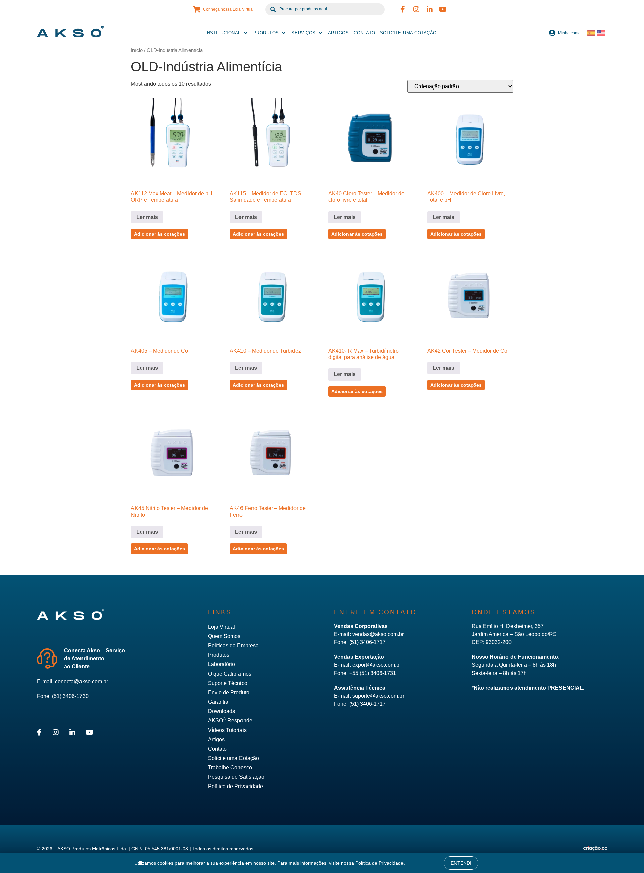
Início (137, 50)
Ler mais (147, 217)
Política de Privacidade (379, 863)
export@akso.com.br (376, 665)
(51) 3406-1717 (367, 642)
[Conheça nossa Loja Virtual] (197, 9)
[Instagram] (416, 9)
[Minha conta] (552, 33)
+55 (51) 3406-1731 (372, 673)
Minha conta (569, 33)
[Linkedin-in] (429, 9)
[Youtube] (443, 9)
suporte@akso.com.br (378, 696)
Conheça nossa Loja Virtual (228, 9)
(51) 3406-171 (366, 704)
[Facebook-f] (403, 9)
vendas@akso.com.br (378, 634)
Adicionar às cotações (159, 234)
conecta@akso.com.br (81, 681)
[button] (227, 33)
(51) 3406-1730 (70, 696)
